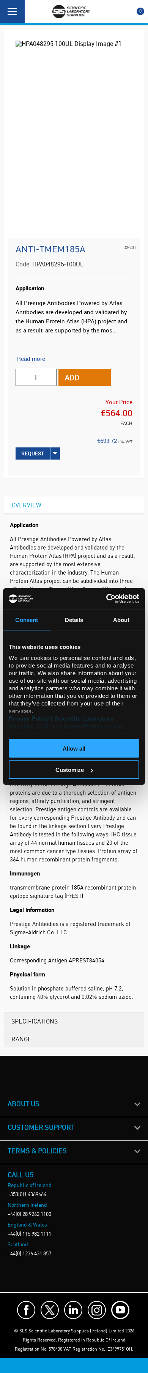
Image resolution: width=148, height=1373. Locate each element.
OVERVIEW (26, 505)
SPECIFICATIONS (34, 1021)
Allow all (74, 748)
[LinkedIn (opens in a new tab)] (73, 1310)
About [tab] (121, 619)
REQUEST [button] (32, 453)
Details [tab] (74, 619)
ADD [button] (72, 377)
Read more (31, 358)
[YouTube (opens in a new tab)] (120, 1310)
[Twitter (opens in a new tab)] (50, 1310)
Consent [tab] (26, 619)
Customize (69, 770)
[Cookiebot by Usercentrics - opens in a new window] (106, 599)
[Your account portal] (33, 11)
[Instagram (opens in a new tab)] (97, 1310)
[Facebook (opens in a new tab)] (26, 1310)
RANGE (21, 1039)
